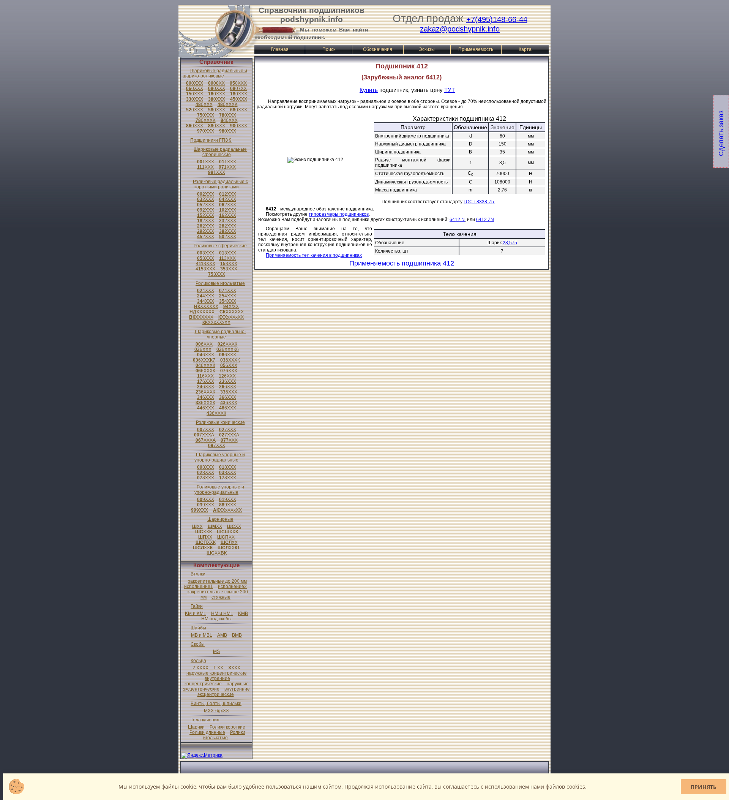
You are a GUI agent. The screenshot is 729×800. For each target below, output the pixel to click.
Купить (369, 90)
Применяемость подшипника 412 (401, 263)
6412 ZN (485, 219)
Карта (525, 49)
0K (228, 104)
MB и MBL (201, 635)
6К (227, 344)
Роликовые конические (220, 422)
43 (205, 263)
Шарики (196, 727)
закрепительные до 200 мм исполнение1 (215, 584)
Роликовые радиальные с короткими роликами (220, 184)
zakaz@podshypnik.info (460, 29)
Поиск (328, 49)
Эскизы (427, 49)
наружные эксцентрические (216, 686)
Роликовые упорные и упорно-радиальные (219, 489)
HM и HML (222, 613)
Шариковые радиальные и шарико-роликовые (215, 73)
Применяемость (475, 49)
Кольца (198, 660)
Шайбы (198, 628)
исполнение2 (232, 586)
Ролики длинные (207, 732)
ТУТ (449, 90)
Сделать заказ (721, 133)
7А (204, 435)
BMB (237, 635)
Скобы (198, 644)
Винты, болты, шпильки (216, 703)
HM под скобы (216, 618)
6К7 (204, 360)
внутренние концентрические (207, 681)
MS (216, 651)
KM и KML (195, 613)
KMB (243, 613)
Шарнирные (220, 519)
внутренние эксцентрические (223, 691)
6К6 (227, 349)
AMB (222, 635)
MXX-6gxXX (216, 710)
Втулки (198, 574)
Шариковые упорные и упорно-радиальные (219, 457)
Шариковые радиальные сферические (220, 152)
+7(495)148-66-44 (496, 19)
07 (238, 88)
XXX (234, 667)
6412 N (457, 219)
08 (216, 83)
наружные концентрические (216, 673)
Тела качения (205, 720)
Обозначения (377, 49)
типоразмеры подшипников (339, 214)
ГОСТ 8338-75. (479, 201)
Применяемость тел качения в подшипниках (314, 255)
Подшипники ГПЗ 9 (211, 140)
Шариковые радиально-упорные (220, 334)
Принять (703, 787)
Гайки (197, 606)
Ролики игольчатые (224, 735)
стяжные (220, 597)
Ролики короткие (227, 727)
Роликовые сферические (220, 245)
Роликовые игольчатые (220, 283)
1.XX (218, 667)
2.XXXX (200, 667)
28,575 (510, 242)
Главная (280, 49)
